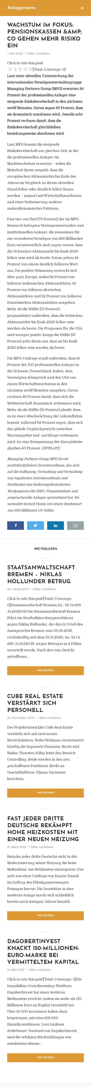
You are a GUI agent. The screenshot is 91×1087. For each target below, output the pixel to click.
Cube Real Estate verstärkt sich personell (35, 703)
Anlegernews (21, 8)
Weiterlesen (45, 670)
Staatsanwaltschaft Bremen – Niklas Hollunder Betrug (41, 575)
